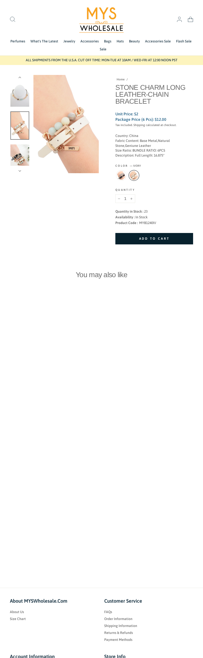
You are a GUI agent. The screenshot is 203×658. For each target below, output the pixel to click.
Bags (107, 41)
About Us (17, 612)
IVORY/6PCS (134, 175)
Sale (103, 49)
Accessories (89, 41)
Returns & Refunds (118, 633)
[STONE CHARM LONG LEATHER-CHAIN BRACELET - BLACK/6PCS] (12, 390)
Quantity (125, 189)
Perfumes (17, 41)
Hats (120, 41)
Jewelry (69, 41)
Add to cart (28, 379)
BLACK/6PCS (121, 175)
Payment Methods (118, 640)
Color (128, 165)
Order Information (118, 619)
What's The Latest (44, 41)
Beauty (134, 41)
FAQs (108, 612)
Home (121, 79)
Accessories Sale (158, 41)
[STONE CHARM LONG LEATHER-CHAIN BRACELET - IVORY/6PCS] (18, 390)
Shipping (139, 125)
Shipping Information (120, 626)
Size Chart (18, 619)
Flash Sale (184, 41)
